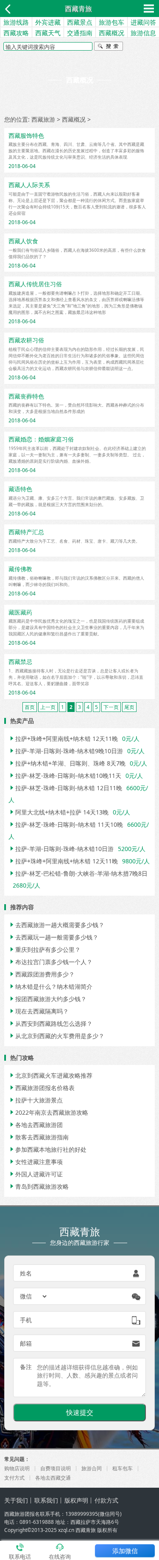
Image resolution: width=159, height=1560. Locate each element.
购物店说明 (17, 1468)
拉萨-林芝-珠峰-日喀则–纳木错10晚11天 (64, 775)
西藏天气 (48, 32)
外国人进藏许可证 (35, 1174)
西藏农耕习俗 (26, 340)
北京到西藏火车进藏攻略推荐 (50, 1075)
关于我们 (16, 1500)
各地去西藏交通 (53, 1477)
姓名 (26, 1273)
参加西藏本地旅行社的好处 (47, 1149)
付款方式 (106, 1500)
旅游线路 (16, 22)
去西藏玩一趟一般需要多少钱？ (53, 937)
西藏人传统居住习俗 (35, 284)
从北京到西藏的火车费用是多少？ (56, 1036)
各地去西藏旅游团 (35, 1125)
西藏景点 (79, 22)
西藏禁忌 (20, 662)
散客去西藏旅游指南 (38, 1137)
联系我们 (46, 1500)
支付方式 (14, 1477)
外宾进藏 (48, 22)
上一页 (48, 707)
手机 (26, 1320)
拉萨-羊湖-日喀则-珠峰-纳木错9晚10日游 (65, 751)
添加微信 (125, 1550)
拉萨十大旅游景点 (35, 1100)
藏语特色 (20, 489)
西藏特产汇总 (26, 532)
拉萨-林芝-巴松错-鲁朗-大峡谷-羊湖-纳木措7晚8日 (78, 873)
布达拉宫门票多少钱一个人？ (50, 962)
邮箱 (26, 1343)
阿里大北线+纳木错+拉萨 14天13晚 (58, 812)
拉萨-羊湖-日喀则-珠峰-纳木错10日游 (61, 849)
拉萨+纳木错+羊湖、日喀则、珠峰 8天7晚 (67, 763)
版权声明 (76, 1500)
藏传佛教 (20, 569)
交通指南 (79, 32)
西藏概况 (111, 32)
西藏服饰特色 (26, 135)
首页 (30, 707)
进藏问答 (143, 22)
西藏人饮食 (23, 241)
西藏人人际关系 (29, 185)
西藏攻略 (16, 32)
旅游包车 (111, 22)
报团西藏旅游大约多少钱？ (47, 999)
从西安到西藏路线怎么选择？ (50, 1023)
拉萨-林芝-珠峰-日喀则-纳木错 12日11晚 (65, 788)
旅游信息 (143, 32)
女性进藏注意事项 (35, 1162)
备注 (26, 1367)
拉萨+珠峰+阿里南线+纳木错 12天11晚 (63, 738)
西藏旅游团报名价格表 (41, 1088)
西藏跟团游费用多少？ (41, 974)
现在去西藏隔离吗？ (38, 1011)
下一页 (111, 707)
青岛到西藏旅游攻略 (38, 1186)
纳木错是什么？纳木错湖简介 (50, 986)
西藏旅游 (43, 119)
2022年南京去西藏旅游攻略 (48, 1112)
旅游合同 (91, 1468)
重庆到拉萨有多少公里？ (44, 949)
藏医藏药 (20, 612)
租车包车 (122, 1468)
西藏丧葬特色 (26, 396)
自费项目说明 (55, 1468)
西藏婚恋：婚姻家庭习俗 (41, 439)
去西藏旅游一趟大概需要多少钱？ (56, 925)
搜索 (108, 47)
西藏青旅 (78, 8)
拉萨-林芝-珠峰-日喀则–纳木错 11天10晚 (65, 824)
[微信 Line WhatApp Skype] (34, 1296)
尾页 (129, 707)
